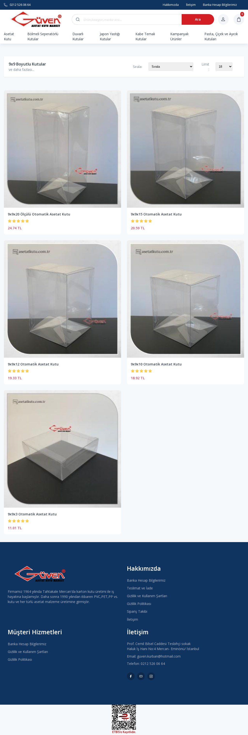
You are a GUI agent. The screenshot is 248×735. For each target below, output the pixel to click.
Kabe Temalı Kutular (145, 36)
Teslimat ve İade (140, 588)
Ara (198, 19)
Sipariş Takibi (137, 611)
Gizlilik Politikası (139, 603)
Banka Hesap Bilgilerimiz (146, 580)
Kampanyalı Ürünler (179, 36)
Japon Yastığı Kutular (110, 36)
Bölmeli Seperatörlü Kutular (42, 36)
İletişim (132, 619)
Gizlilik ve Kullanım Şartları (147, 596)
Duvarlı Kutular (78, 36)
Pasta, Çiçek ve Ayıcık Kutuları (221, 36)
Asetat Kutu (9, 36)
